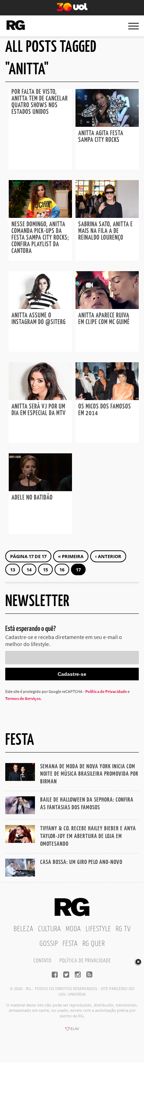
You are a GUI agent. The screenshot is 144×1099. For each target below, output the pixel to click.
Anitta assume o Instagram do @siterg (39, 318)
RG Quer (93, 943)
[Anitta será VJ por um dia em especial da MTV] (40, 397)
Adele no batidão (32, 498)
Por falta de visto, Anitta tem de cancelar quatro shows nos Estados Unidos (40, 102)
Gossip (48, 943)
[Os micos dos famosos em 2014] (107, 397)
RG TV (123, 929)
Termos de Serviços (23, 698)
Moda (73, 929)
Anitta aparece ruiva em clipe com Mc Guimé (104, 318)
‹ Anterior (108, 556)
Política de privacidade (85, 960)
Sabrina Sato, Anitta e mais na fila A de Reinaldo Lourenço (105, 231)
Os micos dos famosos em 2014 (104, 410)
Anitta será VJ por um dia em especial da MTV (39, 410)
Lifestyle (98, 929)
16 (61, 569)
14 (29, 569)
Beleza (24, 929)
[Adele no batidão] (40, 489)
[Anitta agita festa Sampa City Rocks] (107, 124)
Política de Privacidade (106, 691)
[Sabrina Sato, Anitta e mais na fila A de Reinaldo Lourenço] (107, 215)
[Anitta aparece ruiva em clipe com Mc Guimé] (107, 306)
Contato (42, 960)
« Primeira (71, 556)
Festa (70, 943)
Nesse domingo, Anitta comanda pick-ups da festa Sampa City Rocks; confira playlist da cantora (40, 237)
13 (12, 569)
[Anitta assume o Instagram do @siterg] (40, 306)
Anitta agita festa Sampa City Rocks (100, 136)
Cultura (49, 929)
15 (45, 569)
